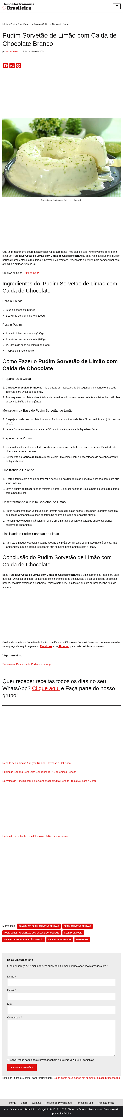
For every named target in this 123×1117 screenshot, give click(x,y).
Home (12, 1102)
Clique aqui (46, 688)
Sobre (24, 1102)
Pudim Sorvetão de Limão (77, 926)
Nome (11, 976)
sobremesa (82, 939)
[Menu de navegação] (117, 6)
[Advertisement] (61, 94)
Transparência (105, 1102)
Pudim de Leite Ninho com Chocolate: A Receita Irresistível (35, 836)
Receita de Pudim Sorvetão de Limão (23, 939)
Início (5, 24)
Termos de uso (84, 1102)
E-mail (11, 990)
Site (9, 1004)
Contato (36, 1102)
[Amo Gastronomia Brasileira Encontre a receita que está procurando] (18, 6)
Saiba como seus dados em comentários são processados (87, 1078)
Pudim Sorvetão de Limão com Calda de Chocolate (31, 933)
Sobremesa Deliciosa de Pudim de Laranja (26, 664)
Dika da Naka (31, 273)
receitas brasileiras (59, 939)
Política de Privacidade (58, 1102)
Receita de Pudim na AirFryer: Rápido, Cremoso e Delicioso (36, 763)
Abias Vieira (12, 51)
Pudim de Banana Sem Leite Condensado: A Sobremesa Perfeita (39, 772)
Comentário (14, 1017)
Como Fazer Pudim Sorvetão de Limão (39, 926)
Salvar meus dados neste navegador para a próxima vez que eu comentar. (52, 1060)
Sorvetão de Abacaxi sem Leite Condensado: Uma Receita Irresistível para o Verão (49, 781)
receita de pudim (73, 933)
